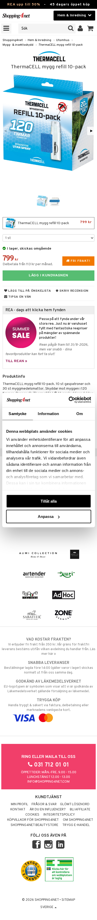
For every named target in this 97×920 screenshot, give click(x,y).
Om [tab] (79, 413)
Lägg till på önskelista (29, 291)
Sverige (47, 907)
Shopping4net (13, 40)
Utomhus (62, 40)
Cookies (32, 815)
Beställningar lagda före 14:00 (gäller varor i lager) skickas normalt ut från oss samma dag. (48, 668)
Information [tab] (48, 413)
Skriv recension (73, 291)
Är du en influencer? (47, 810)
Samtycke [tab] (17, 413)
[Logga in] (80, 29)
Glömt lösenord (74, 804)
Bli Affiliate (80, 810)
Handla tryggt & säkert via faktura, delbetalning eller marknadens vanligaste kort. (48, 705)
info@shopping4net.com (48, 782)
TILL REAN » (16, 361)
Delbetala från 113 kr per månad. (28, 264)
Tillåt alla (49, 501)
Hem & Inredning (39, 40)
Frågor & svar (44, 804)
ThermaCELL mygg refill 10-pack (60, 45)
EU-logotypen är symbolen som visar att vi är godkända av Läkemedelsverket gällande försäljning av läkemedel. (48, 686)
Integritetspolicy (59, 815)
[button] (90, 29)
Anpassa (46, 516)
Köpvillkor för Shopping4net (33, 820)
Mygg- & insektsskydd (18, 45)
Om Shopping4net (78, 820)
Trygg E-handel (76, 825)
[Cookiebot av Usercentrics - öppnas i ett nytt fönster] (69, 400)
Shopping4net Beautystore (34, 825)
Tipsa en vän (19, 297)
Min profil (19, 804)
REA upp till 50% (23, 4)
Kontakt (17, 810)
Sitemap (68, 900)
